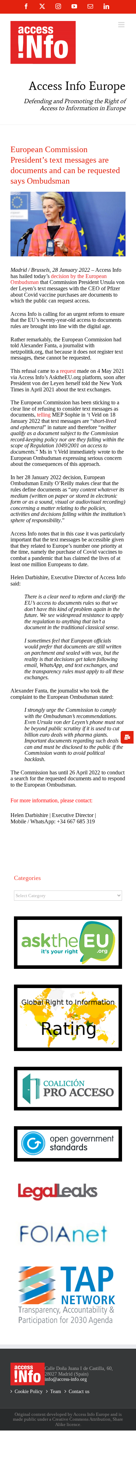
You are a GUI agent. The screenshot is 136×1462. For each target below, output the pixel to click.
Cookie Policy (29, 1391)
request (68, 371)
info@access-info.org (66, 1379)
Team (55, 1391)
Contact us (79, 1391)
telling (44, 415)
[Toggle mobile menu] (122, 24)
